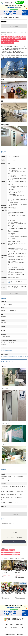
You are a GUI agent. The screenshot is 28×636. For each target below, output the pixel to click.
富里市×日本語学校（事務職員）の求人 (10, 554)
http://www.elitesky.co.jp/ (6, 350)
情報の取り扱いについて (19, 624)
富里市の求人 (12, 550)
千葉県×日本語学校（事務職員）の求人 (10, 552)
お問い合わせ (7, 627)
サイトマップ (20, 627)
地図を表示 (10, 282)
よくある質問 (14, 627)
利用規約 (11, 624)
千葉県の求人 (5, 550)
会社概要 (6, 624)
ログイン (14, 542)
